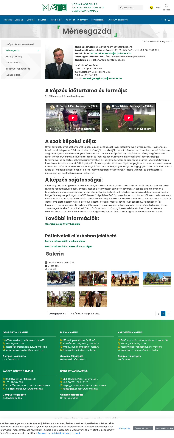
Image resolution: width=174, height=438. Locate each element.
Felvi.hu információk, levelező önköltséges (68, 246)
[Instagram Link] (164, 20)
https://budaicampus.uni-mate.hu (81, 346)
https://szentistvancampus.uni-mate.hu (84, 385)
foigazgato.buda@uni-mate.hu (79, 350)
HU (157, 7)
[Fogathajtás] (61, 279)
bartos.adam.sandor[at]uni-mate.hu (110, 53)
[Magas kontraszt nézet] (151, 8)
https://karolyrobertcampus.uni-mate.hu (27, 385)
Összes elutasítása (164, 428)
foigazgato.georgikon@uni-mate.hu (24, 350)
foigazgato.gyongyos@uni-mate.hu (24, 388)
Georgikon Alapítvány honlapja (62, 224)
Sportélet (70, 19)
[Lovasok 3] (157, 279)
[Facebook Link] (161, 20)
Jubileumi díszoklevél (118, 19)
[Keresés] (121, 8)
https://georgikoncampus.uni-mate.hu (26, 346)
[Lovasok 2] (125, 279)
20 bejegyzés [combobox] (56, 313)
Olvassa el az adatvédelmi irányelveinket (59, 433)
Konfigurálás (124, 428)
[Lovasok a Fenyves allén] (61, 299)
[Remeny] (93, 299)
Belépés (166, 9)
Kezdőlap (8, 19)
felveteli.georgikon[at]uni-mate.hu (102, 78)
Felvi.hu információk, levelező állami (65, 241)
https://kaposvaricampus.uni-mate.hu (141, 346)
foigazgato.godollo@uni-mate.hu (80, 388)
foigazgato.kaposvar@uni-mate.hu (139, 350)
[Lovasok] (93, 279)
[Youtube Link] (168, 20)
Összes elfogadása (143, 428)
